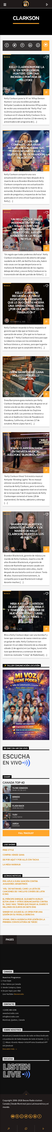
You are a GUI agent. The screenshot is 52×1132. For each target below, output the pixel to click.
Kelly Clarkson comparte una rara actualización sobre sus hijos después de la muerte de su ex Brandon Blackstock (26, 149)
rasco (12, 90)
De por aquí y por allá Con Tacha (21, 859)
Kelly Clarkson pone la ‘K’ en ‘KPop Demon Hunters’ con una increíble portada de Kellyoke (26, 73)
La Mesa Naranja (12, 864)
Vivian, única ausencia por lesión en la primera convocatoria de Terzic (24, 920)
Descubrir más (9, 1049)
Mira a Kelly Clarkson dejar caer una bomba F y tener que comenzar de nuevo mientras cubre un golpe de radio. (26, 610)
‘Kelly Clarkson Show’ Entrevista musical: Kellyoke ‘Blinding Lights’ (26, 451)
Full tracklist (26, 833)
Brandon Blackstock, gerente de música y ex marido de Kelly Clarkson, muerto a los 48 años (26, 531)
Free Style (8, 850)
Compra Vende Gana (13, 854)
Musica (7, 57)
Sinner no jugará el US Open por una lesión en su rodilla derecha (23, 913)
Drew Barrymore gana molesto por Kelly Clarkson (27, 375)
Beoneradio (19, 994)
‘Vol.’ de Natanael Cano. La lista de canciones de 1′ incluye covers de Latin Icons (24, 891)
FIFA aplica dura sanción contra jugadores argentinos (20, 882)
